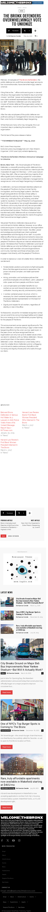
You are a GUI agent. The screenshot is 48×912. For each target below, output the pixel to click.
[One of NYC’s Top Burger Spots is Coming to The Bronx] (7, 615)
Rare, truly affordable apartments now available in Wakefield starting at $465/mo (29, 627)
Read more (7, 692)
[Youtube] (13, 840)
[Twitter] (7, 840)
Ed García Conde (15, 36)
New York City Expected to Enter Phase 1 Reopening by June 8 (30, 525)
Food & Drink (5, 730)
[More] (35, 30)
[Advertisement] (24, 380)
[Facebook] (2, 840)
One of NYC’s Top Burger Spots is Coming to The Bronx (28, 613)
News (24, 7)
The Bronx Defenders (28, 80)
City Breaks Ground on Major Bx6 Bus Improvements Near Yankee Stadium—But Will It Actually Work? (30, 600)
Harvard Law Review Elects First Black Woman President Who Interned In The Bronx (30, 417)
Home (19, 7)
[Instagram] (19, 840)
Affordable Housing (7, 788)
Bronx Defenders (13, 536)
